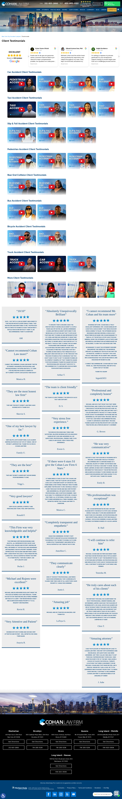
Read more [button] (33, 64)
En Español (97, 4)
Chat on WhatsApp (111, 3)
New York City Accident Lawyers (11, 36)
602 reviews (18, 58)
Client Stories (73, 9)
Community (90, 9)
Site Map (106, 788)
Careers (103, 9)
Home (38, 9)
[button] (118, 56)
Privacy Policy (71, 788)
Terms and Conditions (85, 788)
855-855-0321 (72, 3)
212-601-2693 (51, 3)
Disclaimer (97, 788)
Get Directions (13, 742)
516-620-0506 (108, 748)
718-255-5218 (37, 748)
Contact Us (112, 9)
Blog (97, 9)
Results (82, 9)
